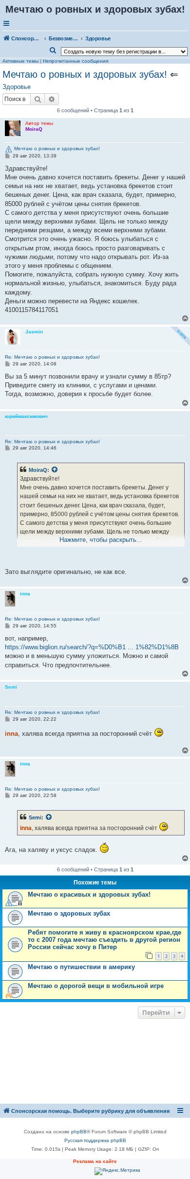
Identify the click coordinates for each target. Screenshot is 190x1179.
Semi (35, 817)
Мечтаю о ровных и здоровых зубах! (84, 74)
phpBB (79, 1131)
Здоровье (16, 86)
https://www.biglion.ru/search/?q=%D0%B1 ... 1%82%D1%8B (92, 647)
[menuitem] (53, 50)
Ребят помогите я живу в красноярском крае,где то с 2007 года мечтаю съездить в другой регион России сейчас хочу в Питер (104, 940)
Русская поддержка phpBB (95, 1140)
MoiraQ (38, 470)
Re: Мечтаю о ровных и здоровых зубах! (52, 357)
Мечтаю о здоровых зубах (69, 913)
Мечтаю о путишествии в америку (81, 967)
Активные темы (20, 61)
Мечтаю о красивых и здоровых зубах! (89, 894)
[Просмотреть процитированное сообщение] (55, 470)
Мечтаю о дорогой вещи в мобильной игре (96, 985)
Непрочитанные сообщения (75, 61)
